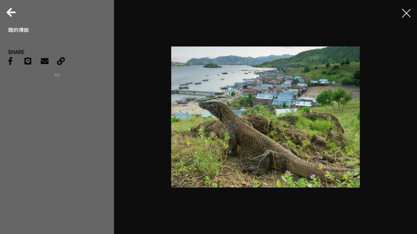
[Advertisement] (57, 118)
